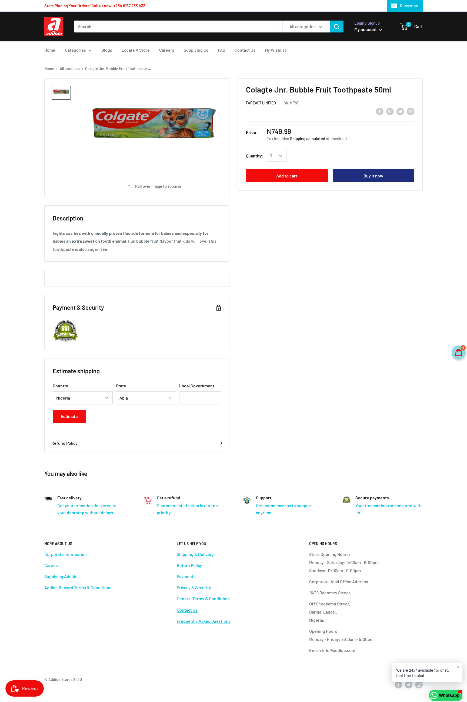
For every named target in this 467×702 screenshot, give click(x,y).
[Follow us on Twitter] (408, 684)
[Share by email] (410, 111)
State (121, 385)
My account (366, 29)
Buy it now (373, 175)
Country (60, 385)
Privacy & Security (194, 587)
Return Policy (189, 565)
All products (70, 68)
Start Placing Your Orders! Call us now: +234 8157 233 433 (94, 5)
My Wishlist (275, 49)
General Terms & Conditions (203, 598)
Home (49, 49)
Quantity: (254, 155)
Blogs (106, 49)
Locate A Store (136, 49)
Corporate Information (65, 554)
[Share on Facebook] (379, 111)
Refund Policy (64, 443)
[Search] (336, 26)
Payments (186, 576)
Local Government (196, 385)
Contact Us (245, 49)
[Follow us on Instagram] (419, 684)
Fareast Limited (261, 103)
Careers (166, 49)
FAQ (221, 49)
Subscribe (409, 5)
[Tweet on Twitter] (400, 111)
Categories (75, 49)
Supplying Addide (61, 576)
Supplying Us (196, 49)
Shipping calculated (307, 138)
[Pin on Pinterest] (390, 111)
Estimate (69, 416)
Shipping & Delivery (195, 554)
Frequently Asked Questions (204, 621)
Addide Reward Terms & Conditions (77, 587)
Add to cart (286, 175)
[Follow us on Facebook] (398, 684)
